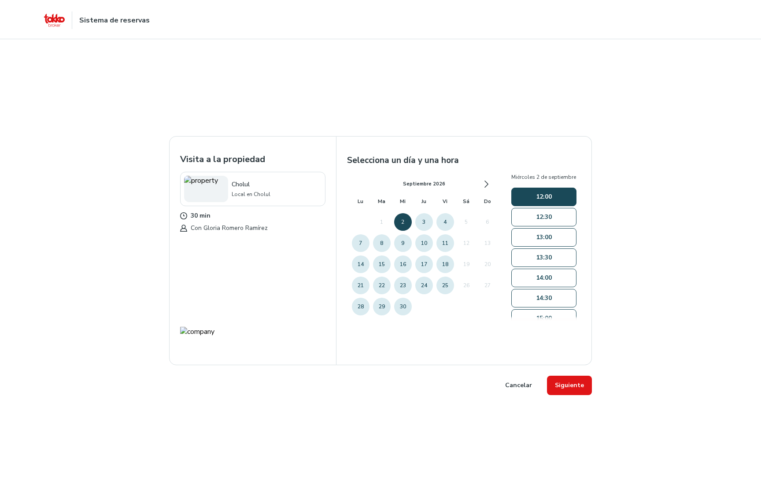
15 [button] (382, 264)
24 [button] (424, 285)
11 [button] (445, 243)
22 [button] (382, 285)
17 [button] (424, 264)
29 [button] (382, 306)
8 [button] (381, 243)
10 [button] (424, 243)
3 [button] (423, 222)
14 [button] (361, 264)
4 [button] (445, 222)
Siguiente (569, 385)
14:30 (544, 298)
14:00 (544, 278)
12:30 (544, 217)
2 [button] (402, 222)
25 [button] (445, 285)
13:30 (544, 257)
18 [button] (445, 264)
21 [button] (361, 285)
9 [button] (402, 243)
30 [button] (403, 306)
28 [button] (361, 306)
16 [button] (403, 264)
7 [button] (360, 243)
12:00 (544, 196)
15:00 (544, 318)
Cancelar (518, 385)
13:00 (544, 237)
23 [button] (403, 285)
